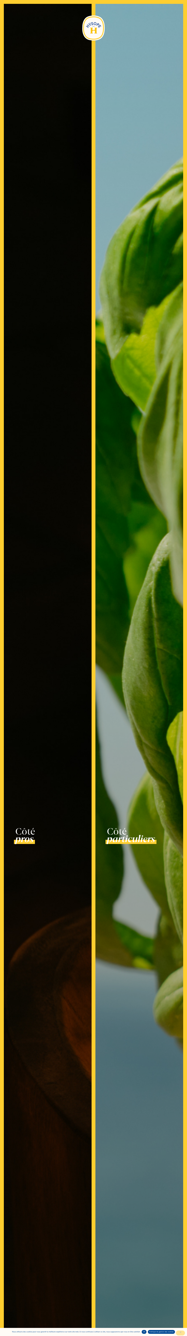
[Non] (180, 1333)
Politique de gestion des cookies (161, 1332)
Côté (25, 835)
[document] (93, 668)
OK (144, 1332)
